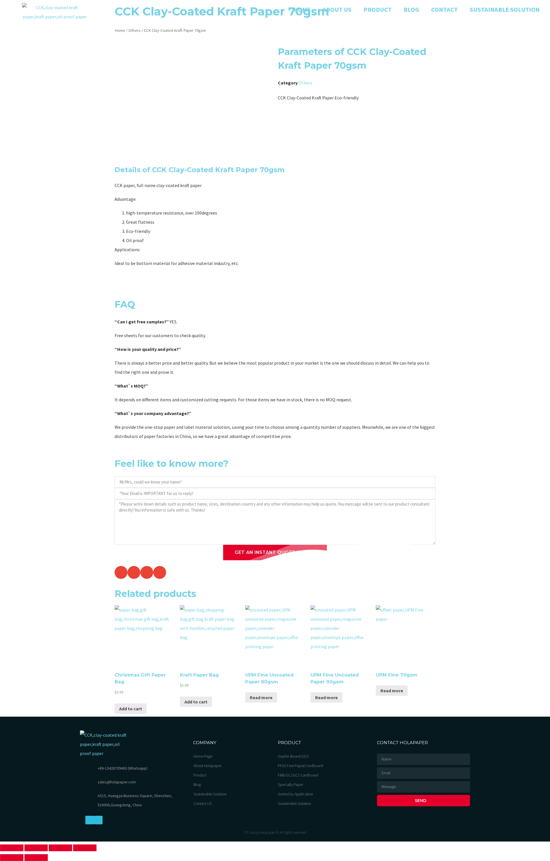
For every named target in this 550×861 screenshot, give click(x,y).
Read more (261, 697)
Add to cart (130, 708)
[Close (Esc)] (11, 847)
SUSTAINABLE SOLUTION (505, 9)
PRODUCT (378, 9)
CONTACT (444, 9)
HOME (302, 9)
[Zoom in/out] (85, 847)
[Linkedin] (98, 820)
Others (134, 30)
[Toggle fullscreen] (60, 847)
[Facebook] (89, 820)
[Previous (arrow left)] (11, 857)
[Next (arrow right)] (36, 857)
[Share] (36, 847)
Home (120, 30)
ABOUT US (337, 9)
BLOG (411, 9)
